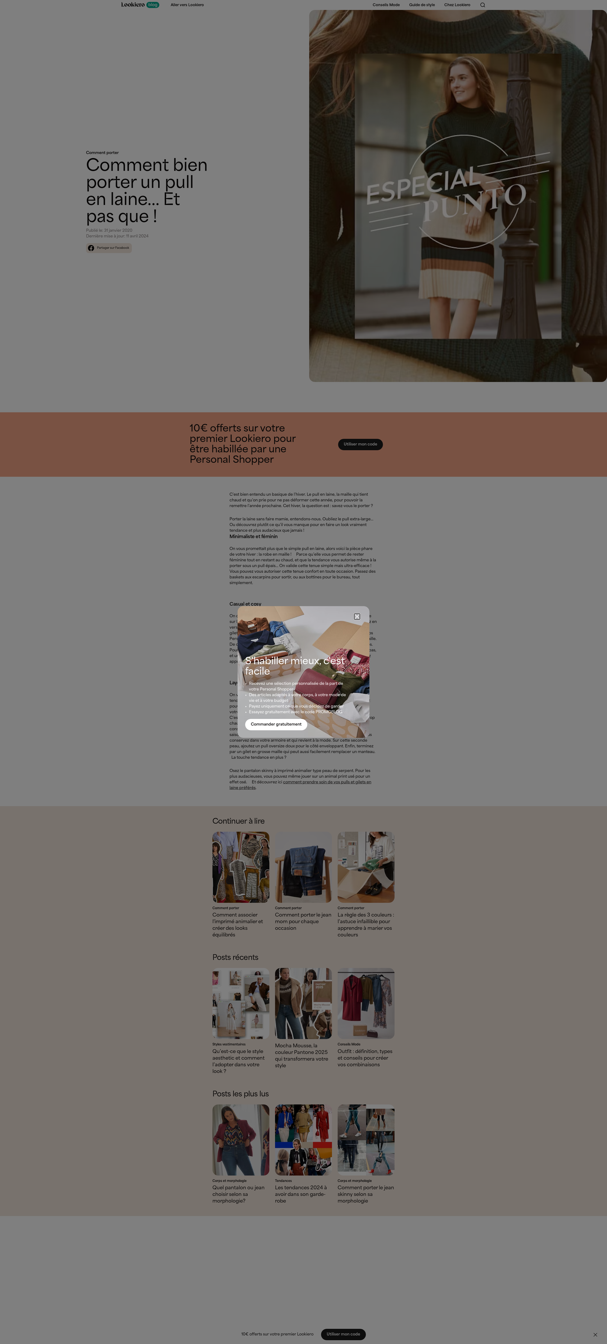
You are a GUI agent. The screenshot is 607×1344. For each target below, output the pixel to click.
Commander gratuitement (276, 724)
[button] (357, 616)
